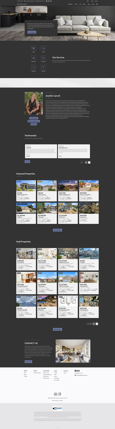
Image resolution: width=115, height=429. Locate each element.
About (84, 4)
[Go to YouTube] (49, 1)
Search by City (46, 372)
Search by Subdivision (47, 374)
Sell (80, 4)
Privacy (55, 372)
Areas (76, 4)
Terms (55, 374)
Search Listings (57, 230)
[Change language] (88, 1)
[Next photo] (34, 186)
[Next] (89, 162)
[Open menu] (97, 4)
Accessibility (56, 378)
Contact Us (28, 361)
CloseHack (61, 400)
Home (25, 372)
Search (35, 370)
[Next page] (97, 324)
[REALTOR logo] (59, 394)
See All (27, 161)
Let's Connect (32, 32)
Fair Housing (56, 380)
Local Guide (46, 370)
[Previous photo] (18, 186)
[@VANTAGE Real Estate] (57, 387)
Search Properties (37, 372)
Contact (93, 4)
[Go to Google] (51, 1)
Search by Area (46, 378)
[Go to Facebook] (47, 1)
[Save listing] (34, 182)
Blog (88, 4)
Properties (70, 4)
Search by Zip (45, 376)
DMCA (55, 376)
